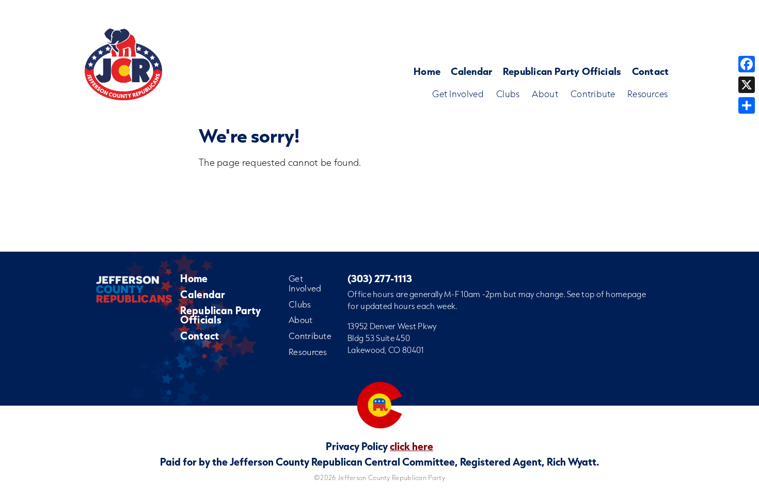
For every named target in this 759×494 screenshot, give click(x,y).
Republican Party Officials (562, 71)
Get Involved (458, 94)
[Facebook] (746, 64)
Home (427, 71)
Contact (650, 71)
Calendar (471, 71)
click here (411, 446)
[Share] (746, 105)
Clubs (508, 94)
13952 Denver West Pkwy (392, 326)
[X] (746, 84)
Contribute (593, 94)
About (545, 94)
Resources (647, 94)
